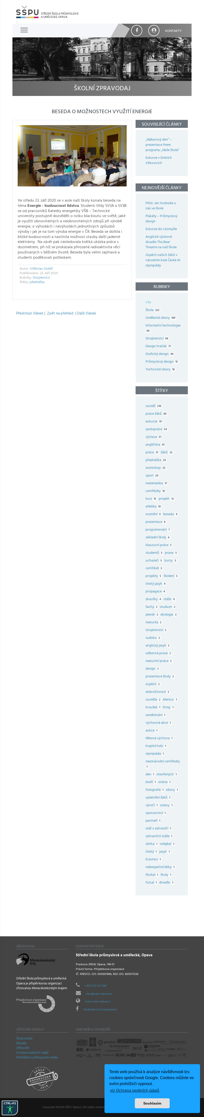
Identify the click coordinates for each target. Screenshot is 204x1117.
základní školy (157, 537)
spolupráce (156, 429)
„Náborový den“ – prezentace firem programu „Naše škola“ (162, 145)
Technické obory (160, 369)
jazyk (164, 852)
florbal (152, 875)
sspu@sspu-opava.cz (99, 994)
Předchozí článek (29, 314)
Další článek (86, 314)
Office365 (22, 1048)
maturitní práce (159, 661)
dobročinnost (157, 692)
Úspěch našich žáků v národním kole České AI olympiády (163, 260)
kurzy (170, 560)
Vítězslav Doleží (41, 269)
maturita (153, 622)
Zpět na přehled (60, 314)
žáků (166, 452)
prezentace (155, 522)
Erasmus (153, 859)
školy (165, 875)
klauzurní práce (159, 545)
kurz (151, 499)
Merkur (170, 700)
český (151, 852)
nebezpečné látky (160, 867)
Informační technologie (163, 328)
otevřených (166, 774)
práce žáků (156, 414)
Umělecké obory (160, 318)
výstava (153, 437)
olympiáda (155, 754)
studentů (154, 553)
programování (158, 530)
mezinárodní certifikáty (163, 764)
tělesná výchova (159, 738)
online (164, 782)
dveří (151, 782)
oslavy (166, 805)
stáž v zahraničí (158, 828)
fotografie (154, 790)
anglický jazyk (157, 645)
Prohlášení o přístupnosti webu (37, 1058)
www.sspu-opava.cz (98, 1002)
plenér (152, 615)
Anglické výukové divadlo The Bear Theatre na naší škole (161, 242)
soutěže (153, 700)
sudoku (153, 638)
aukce (151, 730)
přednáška (37, 282)
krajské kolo (156, 746)
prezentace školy (160, 676)
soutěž (153, 406)
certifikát (154, 568)
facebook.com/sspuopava (100, 1010)
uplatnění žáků (158, 797)
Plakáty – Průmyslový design (161, 219)
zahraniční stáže (159, 836)
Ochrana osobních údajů (32, 1053)
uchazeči (154, 560)
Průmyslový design (162, 362)
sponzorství (156, 813)
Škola (152, 310)
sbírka (151, 844)
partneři (153, 821)
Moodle (21, 1044)
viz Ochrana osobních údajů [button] (134, 1090)
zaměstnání (155, 715)
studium (167, 607)
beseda (170, 514)
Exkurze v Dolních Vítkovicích (159, 161)
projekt (166, 499)
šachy (151, 607)
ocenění (153, 514)
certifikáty (155, 491)
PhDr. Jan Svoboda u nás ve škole (161, 206)
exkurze (154, 421)
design (152, 669)
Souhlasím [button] (152, 1103)
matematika (156, 483)
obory (172, 790)
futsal (151, 882)
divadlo (166, 882)
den (150, 774)
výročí (151, 805)
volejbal (167, 844)
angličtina (155, 445)
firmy (168, 707)
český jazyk (155, 584)
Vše (148, 302)
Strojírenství (41, 278)
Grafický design (159, 354)
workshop (155, 468)
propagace (155, 591)
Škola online (24, 1039)
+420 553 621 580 (95, 986)
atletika (153, 506)
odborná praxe (158, 653)
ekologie (168, 615)
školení (170, 576)
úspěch (153, 684)
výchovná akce (158, 723)
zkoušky (153, 599)
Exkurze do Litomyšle (161, 229)
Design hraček (158, 346)
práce (152, 452)
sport (152, 476)
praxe (171, 553)
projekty (153, 576)
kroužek (153, 707)
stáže (168, 599)
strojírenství (156, 630)
